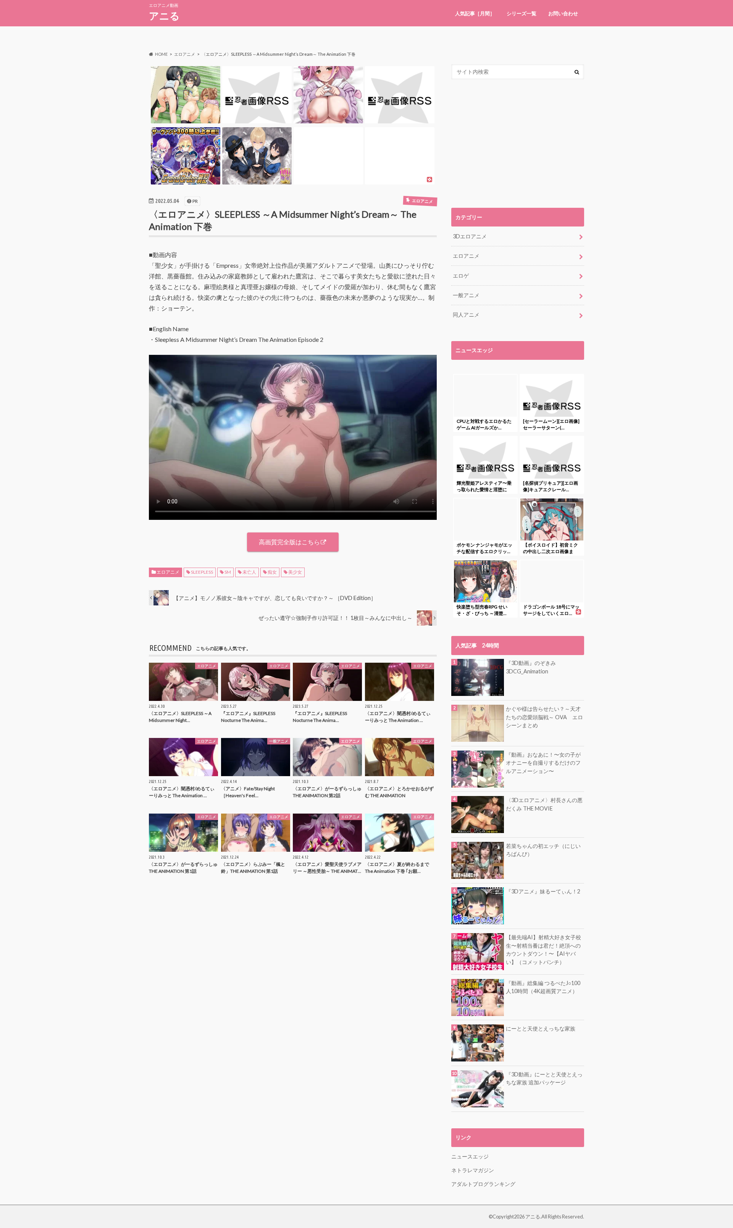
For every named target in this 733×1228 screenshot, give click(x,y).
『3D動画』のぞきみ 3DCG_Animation (531, 667)
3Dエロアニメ (470, 236)
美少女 (295, 572)
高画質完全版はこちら (289, 541)
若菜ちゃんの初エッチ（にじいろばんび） (543, 850)
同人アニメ (466, 314)
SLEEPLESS (202, 572)
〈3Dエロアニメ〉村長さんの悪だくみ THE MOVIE (544, 804)
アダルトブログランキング (483, 1184)
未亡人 (249, 572)
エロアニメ (168, 572)
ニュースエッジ (470, 1156)
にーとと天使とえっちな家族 (540, 1028)
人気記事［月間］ (475, 13)
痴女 (272, 572)
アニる (164, 16)
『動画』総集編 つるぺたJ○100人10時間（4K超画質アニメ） (543, 987)
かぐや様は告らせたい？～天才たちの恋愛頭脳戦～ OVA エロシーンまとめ (544, 716)
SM (227, 572)
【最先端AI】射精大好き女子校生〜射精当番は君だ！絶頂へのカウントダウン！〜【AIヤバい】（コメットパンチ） (543, 949)
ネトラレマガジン (472, 1170)
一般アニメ (466, 295)
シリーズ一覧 (521, 13)
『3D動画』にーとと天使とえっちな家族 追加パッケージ (544, 1078)
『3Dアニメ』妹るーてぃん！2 (543, 891)
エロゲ (461, 275)
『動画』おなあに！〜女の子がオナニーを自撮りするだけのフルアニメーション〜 (543, 762)
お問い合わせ (563, 13)
